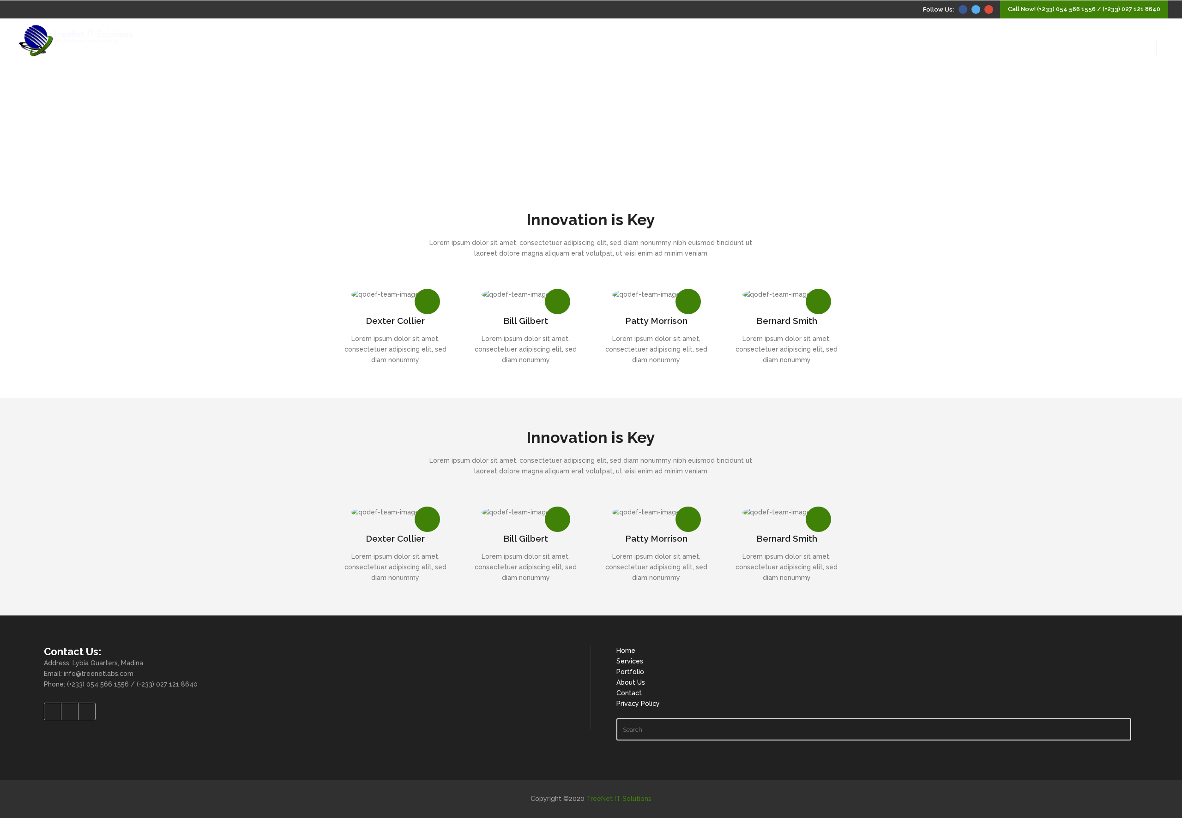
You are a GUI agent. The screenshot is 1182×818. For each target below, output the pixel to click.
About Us (630, 682)
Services (629, 661)
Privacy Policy (638, 703)
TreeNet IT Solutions (618, 798)
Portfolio (630, 671)
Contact (629, 693)
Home (625, 650)
